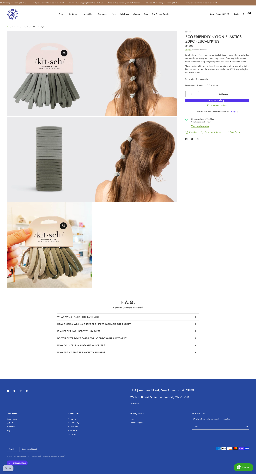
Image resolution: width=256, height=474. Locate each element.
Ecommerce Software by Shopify (53, 456)
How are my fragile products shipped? (81, 352)
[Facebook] (10, 391)
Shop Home (12, 418)
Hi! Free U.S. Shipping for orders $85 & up (78, 3)
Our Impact (102, 14)
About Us (87, 14)
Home (9, 27)
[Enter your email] (246, 426)
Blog (146, 14)
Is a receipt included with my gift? (78, 331)
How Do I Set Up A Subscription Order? (81, 345)
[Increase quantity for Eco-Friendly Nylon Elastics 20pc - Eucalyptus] (195, 94)
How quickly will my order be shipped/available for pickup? (94, 324)
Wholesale (124, 14)
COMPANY (12, 414)
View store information (200, 126)
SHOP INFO (74, 414)
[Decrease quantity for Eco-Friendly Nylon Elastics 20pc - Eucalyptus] (187, 94)
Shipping (188, 49)
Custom (136, 14)
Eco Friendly (73, 422)
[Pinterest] (29, 391)
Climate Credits (136, 422)
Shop (61, 14)
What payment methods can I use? (78, 317)
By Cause (73, 14)
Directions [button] (134, 403)
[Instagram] (23, 391)
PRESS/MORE (137, 414)
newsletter (225, 418)
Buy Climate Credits (160, 14)
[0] (247, 14)
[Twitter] (16, 391)
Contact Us (72, 430)
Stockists (72, 434)
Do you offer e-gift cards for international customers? (92, 338)
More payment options (217, 105)
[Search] (242, 14)
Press (113, 14)
